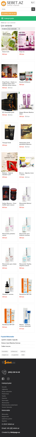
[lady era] (26, 40)
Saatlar (4, 396)
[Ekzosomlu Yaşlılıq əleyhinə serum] (26, 253)
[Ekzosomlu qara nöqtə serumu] (9, 253)
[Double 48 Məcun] (26, 71)
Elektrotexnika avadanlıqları (10, 405)
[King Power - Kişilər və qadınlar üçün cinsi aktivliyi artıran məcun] (9, 71)
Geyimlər (4, 398)
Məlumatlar (5, 414)
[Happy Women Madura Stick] (26, 101)
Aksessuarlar (5, 402)
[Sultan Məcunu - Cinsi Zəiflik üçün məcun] (9, 192)
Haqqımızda (5, 416)
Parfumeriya (5, 393)
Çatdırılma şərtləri (7, 418)
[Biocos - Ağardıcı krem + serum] (26, 162)
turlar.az (23, 351)
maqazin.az (5, 355)
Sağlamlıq (5, 389)
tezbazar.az (14, 351)
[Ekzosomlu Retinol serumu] (26, 192)
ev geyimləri (15, 355)
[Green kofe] (9, 40)
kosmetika (5, 351)
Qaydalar (4, 421)
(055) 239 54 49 (10, 13)
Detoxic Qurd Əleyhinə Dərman (10, 343)
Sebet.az (3, 22)
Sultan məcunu (5, 346)
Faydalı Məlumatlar (7, 336)
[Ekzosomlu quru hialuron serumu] (26, 222)
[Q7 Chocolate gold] (9, 101)
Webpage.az (15, 432)
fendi (23, 355)
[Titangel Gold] (9, 131)
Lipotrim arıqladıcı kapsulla (9, 340)
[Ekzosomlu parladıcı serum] (9, 222)
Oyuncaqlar (5, 400)
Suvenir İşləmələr (7, 407)
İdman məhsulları (7, 391)
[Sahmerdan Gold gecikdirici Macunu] (26, 131)
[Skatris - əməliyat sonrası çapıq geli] (26, 313)
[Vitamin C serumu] (9, 283)
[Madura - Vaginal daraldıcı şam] (9, 162)
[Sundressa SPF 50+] (26, 283)
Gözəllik (4, 387)
